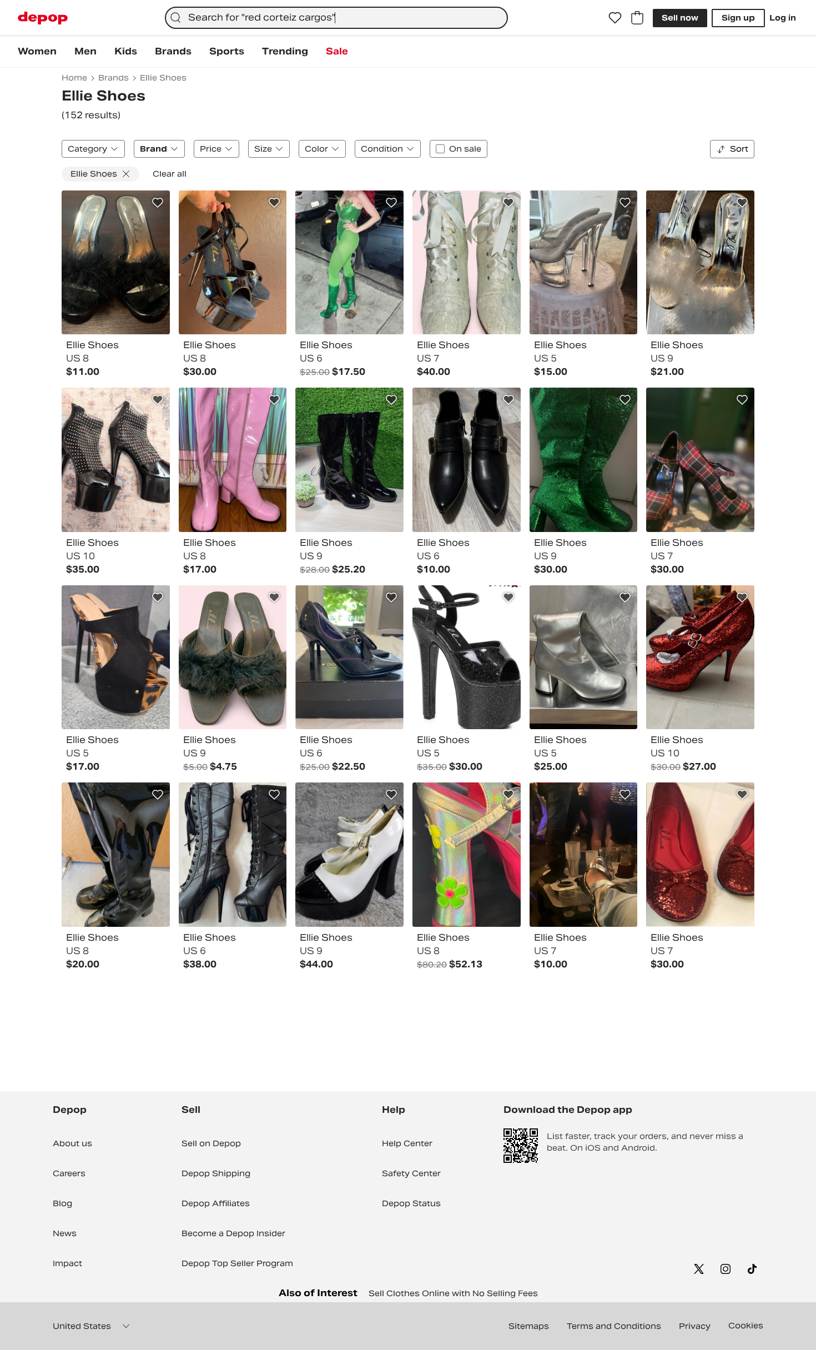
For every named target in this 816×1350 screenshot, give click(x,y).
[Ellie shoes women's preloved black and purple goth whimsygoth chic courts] (349, 657)
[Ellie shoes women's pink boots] (233, 460)
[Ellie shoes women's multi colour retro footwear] (466, 854)
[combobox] (336, 18)
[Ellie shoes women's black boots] (349, 460)
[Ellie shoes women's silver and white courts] (700, 262)
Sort (739, 149)
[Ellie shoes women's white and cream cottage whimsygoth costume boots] (466, 262)
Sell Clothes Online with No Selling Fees (453, 1293)
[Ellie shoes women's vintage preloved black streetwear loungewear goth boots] (116, 854)
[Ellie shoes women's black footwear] (116, 460)
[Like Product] (157, 202)
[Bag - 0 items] (637, 18)
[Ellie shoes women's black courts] (233, 262)
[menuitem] (37, 51)
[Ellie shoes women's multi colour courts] (700, 460)
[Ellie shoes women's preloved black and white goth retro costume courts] (349, 854)
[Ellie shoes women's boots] (584, 460)
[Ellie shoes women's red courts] (700, 657)
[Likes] (615, 18)
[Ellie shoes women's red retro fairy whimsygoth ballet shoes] (700, 854)
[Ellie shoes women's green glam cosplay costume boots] (349, 262)
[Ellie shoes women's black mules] (116, 262)
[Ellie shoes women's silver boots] (584, 657)
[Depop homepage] (43, 18)
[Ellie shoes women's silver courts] (584, 854)
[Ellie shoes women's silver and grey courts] (584, 262)
